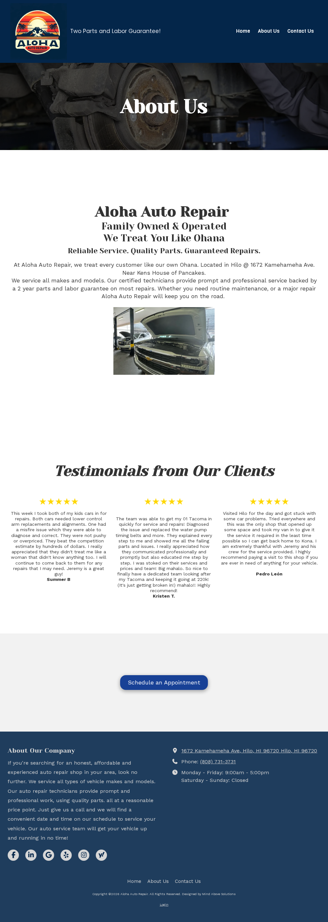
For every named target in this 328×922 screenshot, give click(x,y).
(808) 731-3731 (218, 762)
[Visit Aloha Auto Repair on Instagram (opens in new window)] (83, 855)
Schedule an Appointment (164, 682)
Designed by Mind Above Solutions (209, 894)
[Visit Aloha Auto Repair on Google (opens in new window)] (48, 855)
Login (164, 904)
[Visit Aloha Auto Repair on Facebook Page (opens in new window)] (13, 855)
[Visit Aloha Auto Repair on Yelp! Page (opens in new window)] (66, 855)
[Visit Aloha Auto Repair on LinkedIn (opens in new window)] (31, 855)
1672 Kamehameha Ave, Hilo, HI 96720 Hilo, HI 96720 (249, 751)
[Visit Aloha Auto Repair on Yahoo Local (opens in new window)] (101, 855)
